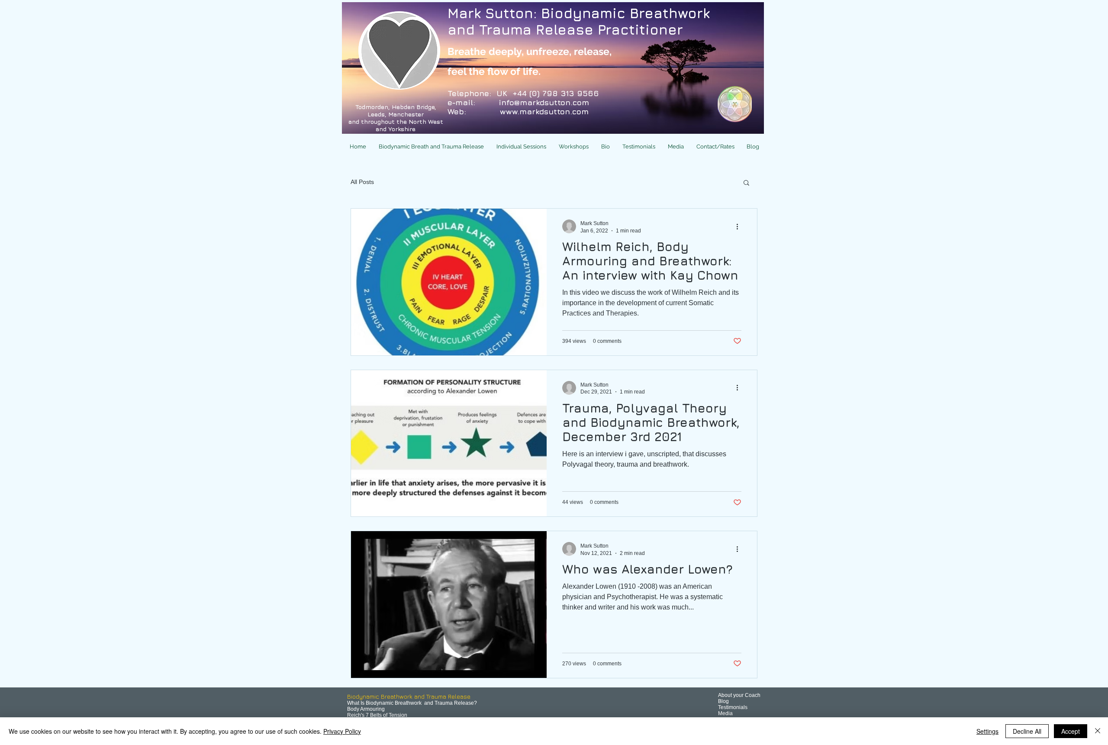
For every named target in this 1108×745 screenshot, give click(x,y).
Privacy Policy (342, 731)
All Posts (362, 181)
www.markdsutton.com (544, 111)
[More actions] (740, 226)
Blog (723, 701)
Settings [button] (987, 731)
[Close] (1097, 731)
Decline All (1027, 731)
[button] (430, 146)
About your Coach (739, 695)
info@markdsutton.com (544, 102)
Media (725, 713)
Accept (1070, 731)
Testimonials (732, 707)
